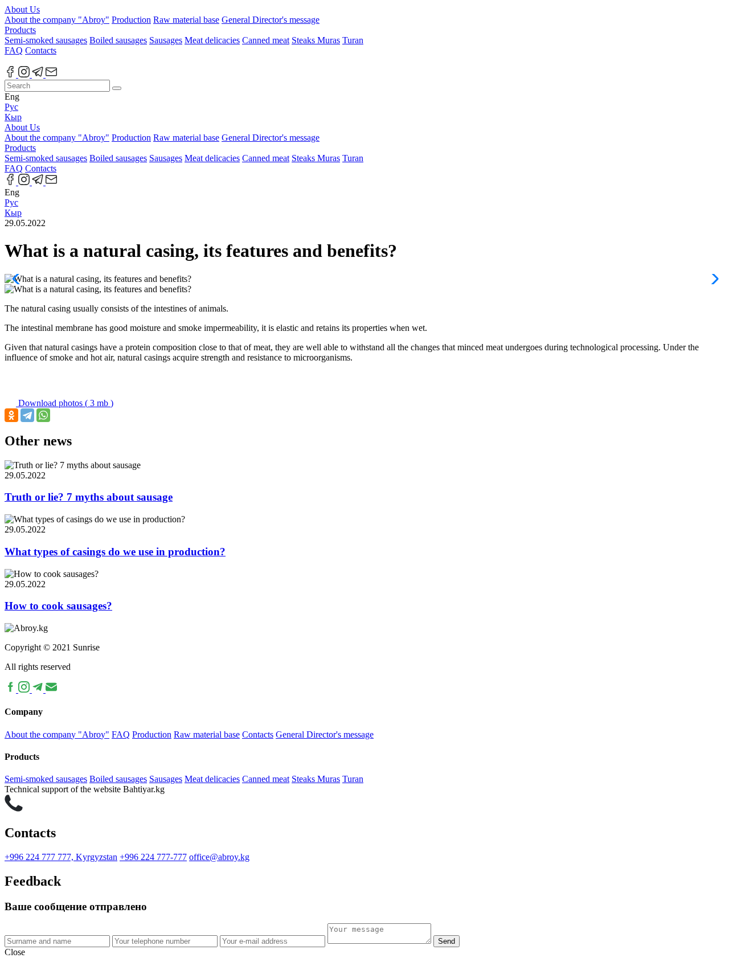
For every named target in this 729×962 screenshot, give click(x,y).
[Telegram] (27, 415)
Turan (352, 40)
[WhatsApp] (43, 415)
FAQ (14, 50)
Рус (11, 107)
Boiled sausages (118, 40)
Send (446, 941)
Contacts (40, 50)
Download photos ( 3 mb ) (64, 403)
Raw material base (186, 19)
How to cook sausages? (58, 606)
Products (20, 30)
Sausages (165, 40)
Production (131, 19)
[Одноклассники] (11, 415)
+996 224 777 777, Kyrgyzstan (61, 857)
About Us (22, 9)
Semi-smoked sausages (46, 40)
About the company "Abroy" (57, 19)
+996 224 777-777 (153, 857)
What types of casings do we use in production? (115, 552)
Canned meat (265, 40)
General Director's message (271, 19)
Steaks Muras (316, 40)
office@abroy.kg (219, 857)
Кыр (13, 117)
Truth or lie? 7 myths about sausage (89, 497)
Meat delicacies (212, 40)
